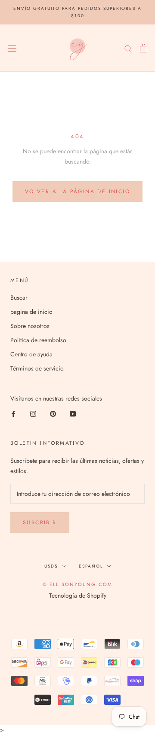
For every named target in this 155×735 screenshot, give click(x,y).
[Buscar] (128, 48)
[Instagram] (33, 414)
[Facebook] (13, 414)
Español (91, 566)
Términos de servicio (37, 368)
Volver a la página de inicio (77, 191)
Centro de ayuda (31, 354)
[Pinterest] (53, 414)
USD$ (51, 566)
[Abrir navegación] (12, 48)
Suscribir (40, 522)
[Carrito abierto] (143, 48)
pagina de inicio (31, 311)
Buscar (19, 297)
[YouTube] (73, 414)
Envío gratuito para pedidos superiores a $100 (77, 12)
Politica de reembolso (38, 340)
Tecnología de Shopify (77, 595)
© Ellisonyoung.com (78, 584)
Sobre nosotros (30, 326)
